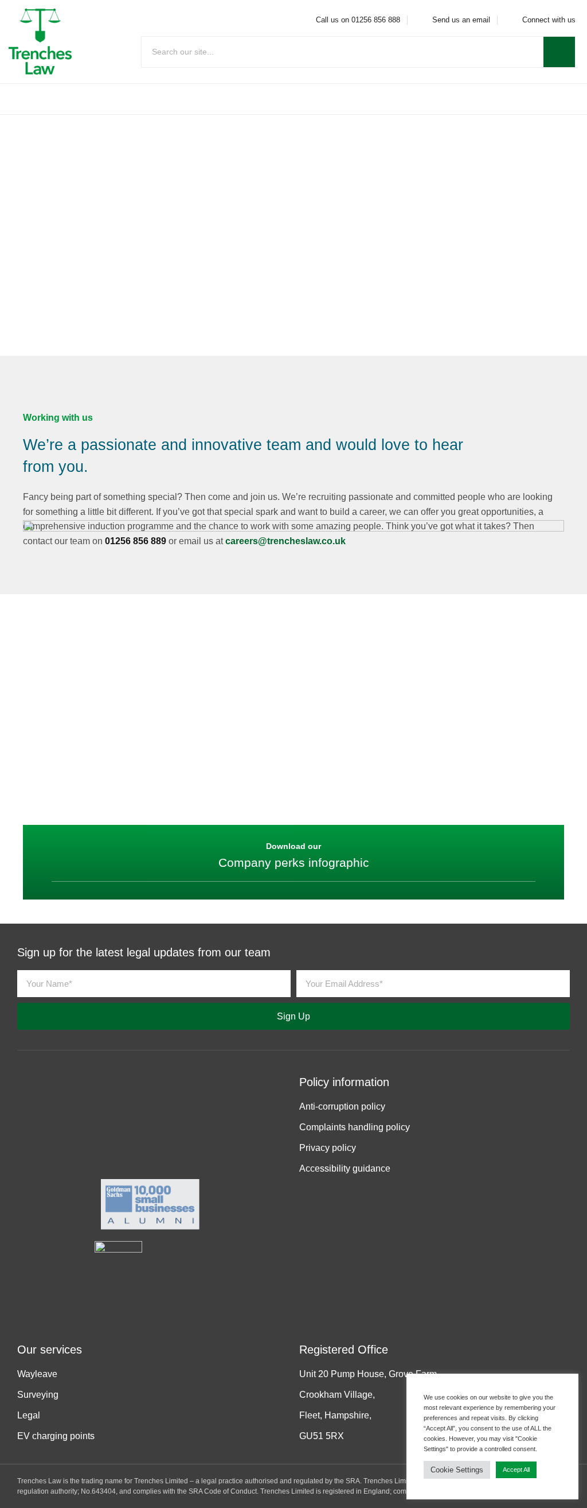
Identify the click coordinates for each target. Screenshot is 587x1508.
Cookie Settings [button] (457, 1470)
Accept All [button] (516, 1469)
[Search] (559, 52)
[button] (293, 99)
